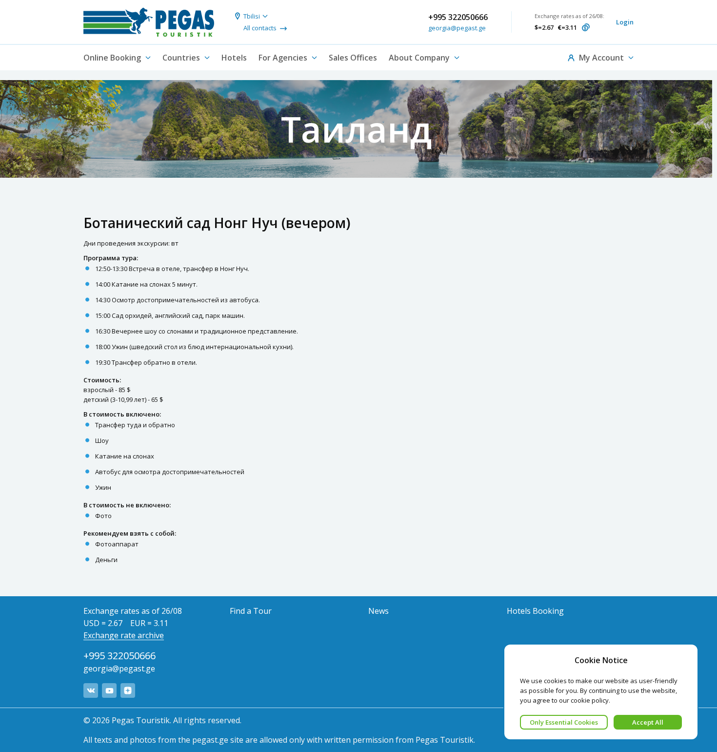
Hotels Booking (535, 611)
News (378, 611)
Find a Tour (251, 611)
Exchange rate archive (123, 635)
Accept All (647, 722)
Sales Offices (353, 57)
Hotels (234, 57)
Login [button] (625, 22)
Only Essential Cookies (564, 722)
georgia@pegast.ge (457, 27)
